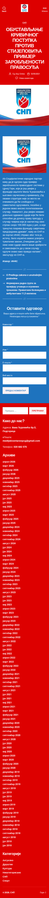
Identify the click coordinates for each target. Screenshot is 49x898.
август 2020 (9, 739)
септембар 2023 (11, 588)
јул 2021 (7, 694)
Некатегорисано (12, 872)
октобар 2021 (10, 682)
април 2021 (9, 706)
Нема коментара (26, 78)
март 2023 (8, 612)
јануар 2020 (9, 767)
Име (5, 350)
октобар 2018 (10, 829)
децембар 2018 (11, 821)
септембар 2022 (11, 637)
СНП (24, 22)
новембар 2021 (11, 678)
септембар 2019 (11, 784)
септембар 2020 (11, 735)
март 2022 (8, 661)
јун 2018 (7, 845)
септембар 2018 (11, 833)
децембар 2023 (11, 576)
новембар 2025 (11, 482)
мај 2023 (7, 604)
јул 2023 (7, 596)
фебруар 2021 (10, 714)
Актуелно (8, 860)
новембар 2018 (11, 825)
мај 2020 (7, 751)
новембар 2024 (11, 531)
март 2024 (8, 563)
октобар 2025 (10, 486)
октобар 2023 (10, 584)
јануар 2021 (9, 719)
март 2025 (8, 514)
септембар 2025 (11, 490)
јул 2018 (7, 841)
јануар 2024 (9, 572)
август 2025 (9, 494)
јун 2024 (7, 551)
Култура (7, 868)
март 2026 (8, 465)
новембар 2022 (11, 629)
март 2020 (8, 759)
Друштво (8, 864)
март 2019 (8, 808)
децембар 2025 (11, 478)
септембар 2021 (11, 686)
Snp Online (20, 73)
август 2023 (9, 592)
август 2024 (9, 543)
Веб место (7, 375)
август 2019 (9, 788)
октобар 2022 (10, 633)
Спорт (6, 880)
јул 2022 (7, 645)
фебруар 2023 (10, 616)
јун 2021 (7, 698)
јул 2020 (7, 743)
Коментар (8, 324)
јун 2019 (7, 796)
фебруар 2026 (10, 470)
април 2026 (9, 461)
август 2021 (9, 690)
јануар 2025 (9, 523)
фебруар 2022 (10, 665)
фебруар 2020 (10, 763)
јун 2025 (7, 502)
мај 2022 (7, 653)
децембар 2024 (11, 527)
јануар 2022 (9, 670)
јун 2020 (7, 747)
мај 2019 (7, 800)
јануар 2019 (9, 816)
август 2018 (9, 837)
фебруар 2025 (10, 518)
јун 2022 (7, 649)
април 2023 (9, 608)
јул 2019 (7, 792)
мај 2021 (7, 702)
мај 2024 (7, 555)
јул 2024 (7, 547)
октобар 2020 (10, 731)
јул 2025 (7, 498)
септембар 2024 (11, 539)
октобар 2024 (10, 535)
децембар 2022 (11, 625)
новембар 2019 (11, 776)
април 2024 (9, 559)
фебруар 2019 (10, 812)
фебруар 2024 (10, 567)
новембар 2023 (11, 580)
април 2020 (9, 755)
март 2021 (8, 710)
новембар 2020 (11, 727)
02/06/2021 (35, 73)
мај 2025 (7, 506)
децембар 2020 (11, 723)
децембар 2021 (11, 674)
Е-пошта (7, 362)
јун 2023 (7, 600)
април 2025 (9, 510)
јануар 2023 (9, 621)
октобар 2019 (10, 780)
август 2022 (9, 641)
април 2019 (9, 804)
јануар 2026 (9, 474)
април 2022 (9, 657)
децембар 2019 (11, 772)
